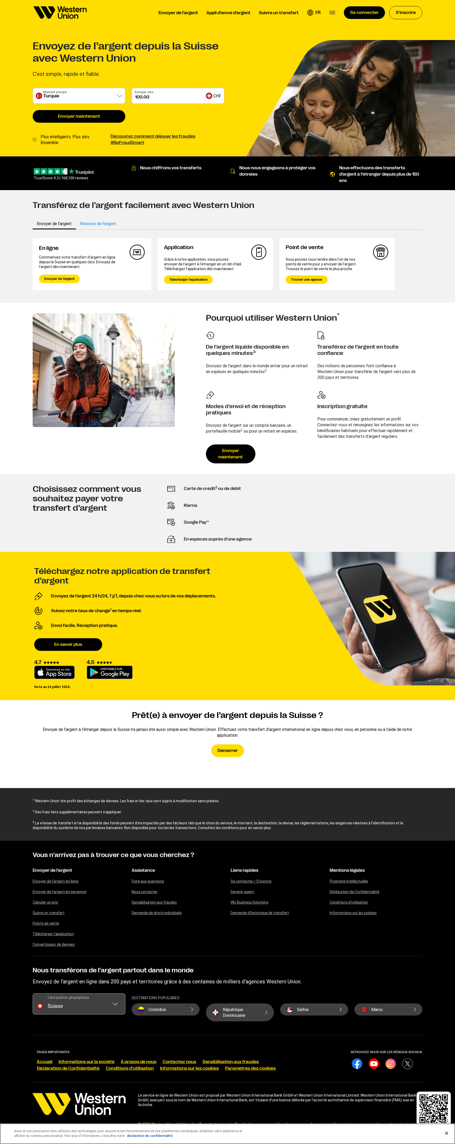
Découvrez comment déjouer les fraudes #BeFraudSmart (153, 139)
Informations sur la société (87, 1061)
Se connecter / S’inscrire (251, 881)
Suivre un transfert (49, 912)
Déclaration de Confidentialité (354, 891)
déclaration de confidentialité (150, 1136)
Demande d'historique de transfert (260, 912)
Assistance (143, 870)
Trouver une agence (306, 279)
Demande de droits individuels (157, 912)
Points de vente (46, 923)
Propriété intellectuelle (349, 881)
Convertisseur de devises (54, 944)
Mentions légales (347, 870)
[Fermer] (446, 1133)
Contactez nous (179, 1061)
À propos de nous (138, 1061)
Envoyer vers (144, 92)
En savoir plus (68, 644)
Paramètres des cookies (250, 1068)
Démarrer (227, 750)
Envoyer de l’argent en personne (59, 891)
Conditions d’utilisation (349, 902)
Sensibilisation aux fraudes (154, 902)
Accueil (44, 1061)
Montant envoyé (55, 92)
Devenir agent (242, 891)
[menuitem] (60, 12)
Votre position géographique (68, 997)
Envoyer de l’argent (59, 279)
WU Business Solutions (249, 902)
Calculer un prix (45, 902)
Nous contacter (144, 891)
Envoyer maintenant (79, 116)
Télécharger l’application (188, 279)
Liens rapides (244, 870)
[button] (314, 12)
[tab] (54, 223)
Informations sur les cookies (353, 912)
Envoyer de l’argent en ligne (55, 881)
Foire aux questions (148, 881)
